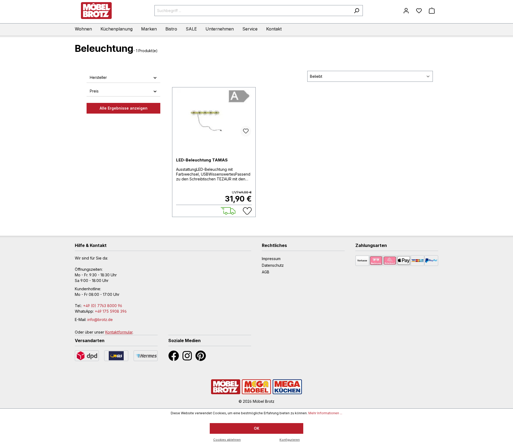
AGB (265, 272)
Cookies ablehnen (227, 440)
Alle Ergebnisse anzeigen (123, 108)
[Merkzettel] (419, 10)
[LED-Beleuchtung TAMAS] (213, 114)
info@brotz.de (100, 319)
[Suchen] (356, 10)
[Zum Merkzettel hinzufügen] (245, 131)
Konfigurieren (289, 440)
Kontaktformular (119, 332)
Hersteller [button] (98, 77)
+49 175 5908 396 (111, 311)
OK (256, 428)
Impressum (271, 258)
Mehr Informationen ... (325, 413)
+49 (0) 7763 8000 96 (102, 305)
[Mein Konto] (406, 10)
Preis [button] (94, 91)
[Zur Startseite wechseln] (96, 10)
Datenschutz (273, 265)
